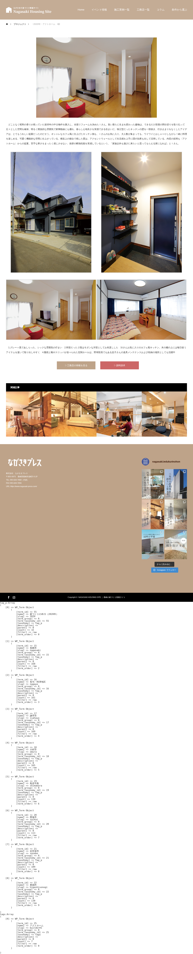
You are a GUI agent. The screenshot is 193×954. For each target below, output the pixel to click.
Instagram (13, 597)
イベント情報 (99, 9)
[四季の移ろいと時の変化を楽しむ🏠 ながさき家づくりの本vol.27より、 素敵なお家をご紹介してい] (153, 484)
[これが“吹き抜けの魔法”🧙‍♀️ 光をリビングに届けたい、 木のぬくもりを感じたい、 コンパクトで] (176, 544)
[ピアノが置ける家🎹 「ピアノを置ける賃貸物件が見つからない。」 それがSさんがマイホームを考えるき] (153, 544)
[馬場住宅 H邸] (28, 414)
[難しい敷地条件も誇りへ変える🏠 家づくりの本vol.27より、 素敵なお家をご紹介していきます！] (176, 484)
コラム (161, 9)
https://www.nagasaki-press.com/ (23, 486)
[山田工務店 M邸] (73, 414)
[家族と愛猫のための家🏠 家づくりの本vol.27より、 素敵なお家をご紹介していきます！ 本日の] (153, 514)
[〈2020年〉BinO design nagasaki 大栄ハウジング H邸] (119, 414)
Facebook (8, 597)
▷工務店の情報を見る (76, 365)
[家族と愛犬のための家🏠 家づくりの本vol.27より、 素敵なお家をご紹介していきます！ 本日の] (176, 514)
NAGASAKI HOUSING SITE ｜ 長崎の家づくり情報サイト (101, 597)
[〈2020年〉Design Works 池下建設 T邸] (164, 414)
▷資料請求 (119, 365)
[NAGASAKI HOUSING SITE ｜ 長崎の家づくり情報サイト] (28, 10)
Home (81, 9)
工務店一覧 (143, 9)
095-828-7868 (16, 480)
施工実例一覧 (122, 9)
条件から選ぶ (179, 9)
